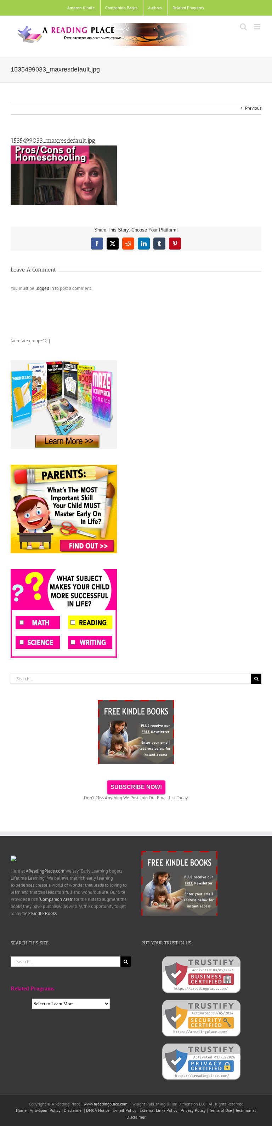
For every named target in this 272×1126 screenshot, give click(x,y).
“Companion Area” (56, 899)
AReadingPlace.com (45, 871)
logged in (44, 288)
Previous (253, 108)
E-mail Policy (124, 1110)
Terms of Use (220, 1110)
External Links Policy (158, 1110)
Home (21, 1110)
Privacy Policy (193, 1110)
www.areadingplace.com (106, 1104)
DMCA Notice (97, 1110)
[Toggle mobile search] (243, 26)
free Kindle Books (39, 913)
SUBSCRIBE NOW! (136, 787)
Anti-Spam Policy (45, 1110)
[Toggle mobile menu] (257, 26)
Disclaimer (73, 1110)
